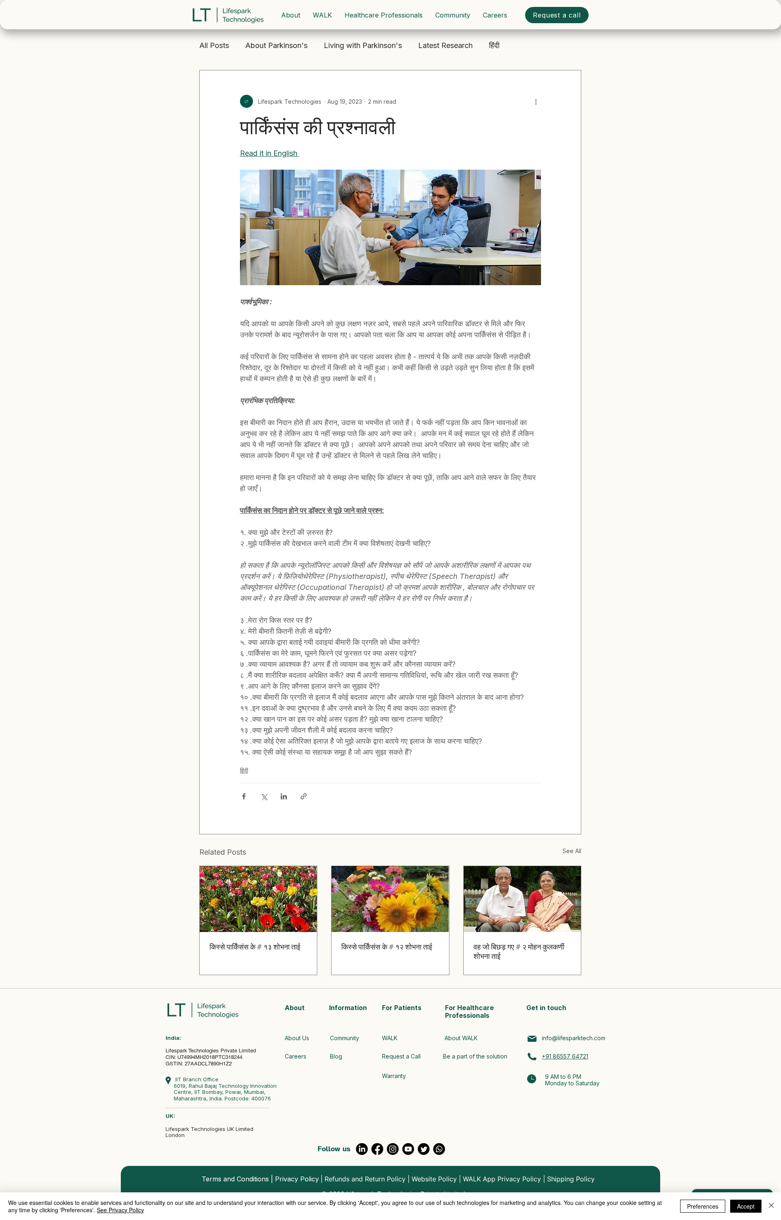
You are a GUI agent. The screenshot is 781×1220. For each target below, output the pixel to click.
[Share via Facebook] (244, 796)
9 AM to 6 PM (563, 1076)
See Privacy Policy (120, 1210)
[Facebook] (377, 1149)
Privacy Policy (297, 1179)
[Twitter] (424, 1149)
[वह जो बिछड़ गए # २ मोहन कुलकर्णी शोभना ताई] (522, 899)
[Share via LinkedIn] (284, 796)
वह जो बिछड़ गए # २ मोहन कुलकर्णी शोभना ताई (518, 951)
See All (572, 850)
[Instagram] (393, 1149)
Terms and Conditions (235, 1179)
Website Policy (434, 1179)
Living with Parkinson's (363, 45)
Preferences (702, 1206)
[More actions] (536, 101)
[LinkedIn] (362, 1149)
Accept (746, 1206)
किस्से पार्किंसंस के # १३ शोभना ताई (254, 947)
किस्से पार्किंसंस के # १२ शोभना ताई (386, 947)
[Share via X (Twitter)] (264, 796)
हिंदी (494, 45)
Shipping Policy (571, 1179)
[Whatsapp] (439, 1149)
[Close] (771, 1206)
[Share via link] (304, 796)
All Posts (214, 45)
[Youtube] (408, 1149)
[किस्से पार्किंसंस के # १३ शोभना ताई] (258, 899)
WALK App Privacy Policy (502, 1179)
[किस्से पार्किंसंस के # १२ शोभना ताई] (390, 899)
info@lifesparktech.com (573, 1037)
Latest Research (445, 45)
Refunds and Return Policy (365, 1179)
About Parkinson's (276, 45)
